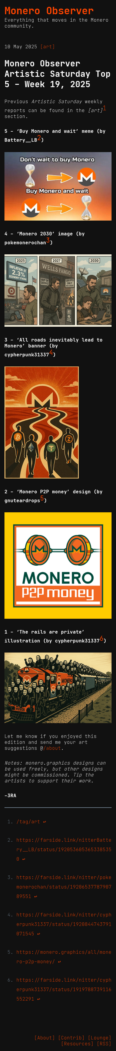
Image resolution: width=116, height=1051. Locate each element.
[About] (44, 1038)
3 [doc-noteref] (48, 240)
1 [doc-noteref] (104, 108)
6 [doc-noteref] (102, 638)
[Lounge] (100, 1038)
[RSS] (104, 1044)
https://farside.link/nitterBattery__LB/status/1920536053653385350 (64, 849)
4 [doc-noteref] (51, 352)
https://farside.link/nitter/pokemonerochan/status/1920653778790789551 (64, 886)
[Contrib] (71, 1038)
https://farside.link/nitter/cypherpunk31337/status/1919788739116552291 (64, 989)
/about (52, 748)
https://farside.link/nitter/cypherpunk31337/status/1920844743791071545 (64, 924)
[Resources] (77, 1044)
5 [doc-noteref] (42, 498)
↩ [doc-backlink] (44, 821)
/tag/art (28, 821)
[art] (47, 47)
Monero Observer (49, 10)
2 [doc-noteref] (39, 138)
